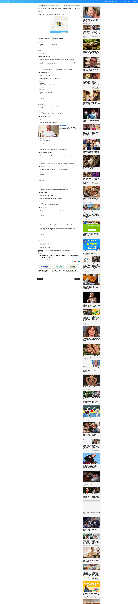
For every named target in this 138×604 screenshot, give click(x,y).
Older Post (77, 279)
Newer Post (40, 279)
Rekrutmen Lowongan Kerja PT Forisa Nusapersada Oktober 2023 (72, 271)
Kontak (135, 1)
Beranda (107, 1)
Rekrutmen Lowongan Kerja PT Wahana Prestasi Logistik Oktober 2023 (44, 271)
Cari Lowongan (113, 1)
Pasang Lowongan (122, 1)
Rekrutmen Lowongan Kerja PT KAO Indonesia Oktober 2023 (58, 271)
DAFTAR (40, 251)
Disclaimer (130, 1)
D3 (45, 259)
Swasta (48, 259)
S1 (46, 259)
